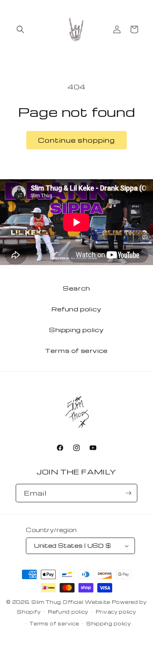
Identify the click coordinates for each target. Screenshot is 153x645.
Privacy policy (116, 612)
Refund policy (76, 309)
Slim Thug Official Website (70, 602)
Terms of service (76, 350)
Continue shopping (76, 140)
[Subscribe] (128, 493)
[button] (20, 29)
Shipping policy (76, 330)
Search (76, 288)
